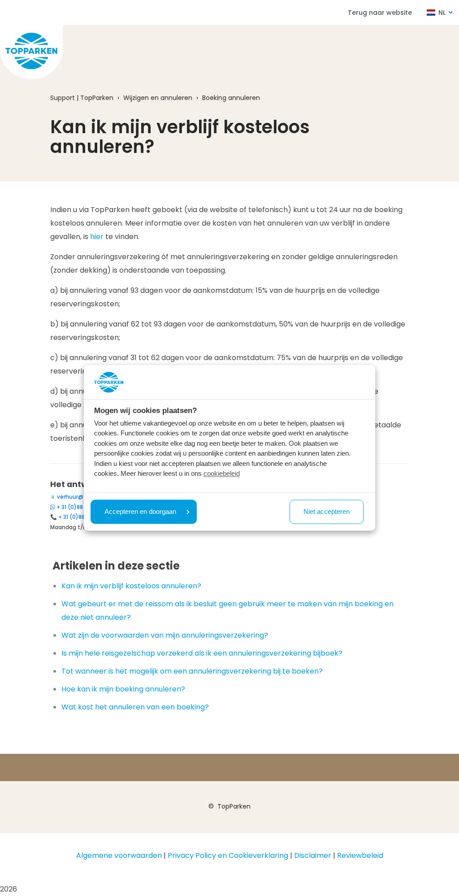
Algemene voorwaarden (119, 855)
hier (97, 236)
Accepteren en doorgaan (140, 511)
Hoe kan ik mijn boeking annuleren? (123, 689)
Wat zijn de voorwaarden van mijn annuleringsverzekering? (164, 635)
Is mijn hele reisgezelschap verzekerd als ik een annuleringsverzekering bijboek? (201, 653)
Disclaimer (312, 855)
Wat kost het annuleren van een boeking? (135, 707)
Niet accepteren (326, 511)
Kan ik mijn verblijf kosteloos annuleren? (131, 586)
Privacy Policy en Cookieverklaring (228, 855)
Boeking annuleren (231, 97)
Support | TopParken (81, 97)
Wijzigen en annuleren (157, 97)
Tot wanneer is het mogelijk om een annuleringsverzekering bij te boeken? (192, 671)
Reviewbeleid (360, 855)
